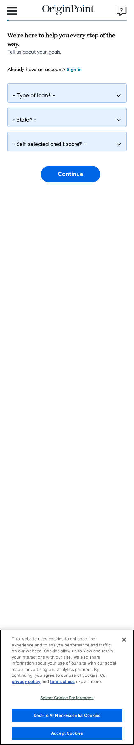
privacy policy (26, 681)
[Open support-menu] (122, 11)
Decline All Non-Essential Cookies (67, 715)
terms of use (62, 681)
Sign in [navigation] (74, 69)
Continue (70, 174)
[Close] (124, 639)
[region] (67, 687)
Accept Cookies (67, 733)
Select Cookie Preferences (66, 697)
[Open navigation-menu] (12, 11)
